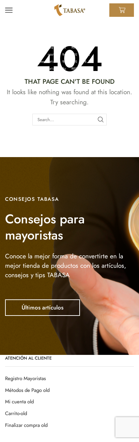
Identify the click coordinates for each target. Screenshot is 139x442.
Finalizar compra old (26, 425)
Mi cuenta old (19, 401)
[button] (42, 307)
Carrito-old (16, 413)
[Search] (101, 119)
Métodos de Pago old (27, 390)
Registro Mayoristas (25, 378)
